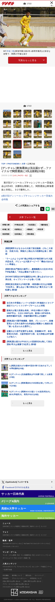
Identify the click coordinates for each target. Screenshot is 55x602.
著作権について (17, 575)
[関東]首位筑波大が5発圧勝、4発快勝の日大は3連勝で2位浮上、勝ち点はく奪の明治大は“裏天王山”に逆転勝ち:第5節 (29, 287)
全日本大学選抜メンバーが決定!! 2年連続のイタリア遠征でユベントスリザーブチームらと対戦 (30, 304)
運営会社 (28, 575)
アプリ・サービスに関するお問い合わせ (16, 584)
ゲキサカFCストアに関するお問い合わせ (16, 587)
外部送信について (36, 578)
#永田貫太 (32, 225)
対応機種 (6, 575)
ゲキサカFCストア (9, 566)
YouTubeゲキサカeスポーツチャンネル (36, 543)
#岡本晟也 (30, 234)
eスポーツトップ (41, 555)
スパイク (44, 526)
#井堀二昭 (5, 229)
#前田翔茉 (5, 234)
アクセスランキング (23, 566)
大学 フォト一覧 (27, 217)
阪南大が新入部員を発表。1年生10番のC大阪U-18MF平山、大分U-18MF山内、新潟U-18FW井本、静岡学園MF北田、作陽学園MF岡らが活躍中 (29, 313)
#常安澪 (40, 229)
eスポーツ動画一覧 (24, 558)
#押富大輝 (5, 225)
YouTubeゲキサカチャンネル (12, 543)
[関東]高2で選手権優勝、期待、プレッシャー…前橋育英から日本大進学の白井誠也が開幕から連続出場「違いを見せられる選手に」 (30, 323)
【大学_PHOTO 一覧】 (20, 175)
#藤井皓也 (44, 225)
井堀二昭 (10, 51)
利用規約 (6, 578)
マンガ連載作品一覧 (27, 555)
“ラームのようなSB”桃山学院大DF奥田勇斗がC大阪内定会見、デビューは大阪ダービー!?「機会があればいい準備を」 (29, 261)
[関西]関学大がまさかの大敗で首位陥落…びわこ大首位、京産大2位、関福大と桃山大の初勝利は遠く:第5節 (29, 251)
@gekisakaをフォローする (16, 482)
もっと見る (27, 351)
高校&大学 (24, 526)
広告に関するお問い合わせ (11, 581)
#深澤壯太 (18, 229)
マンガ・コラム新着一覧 (11, 555)
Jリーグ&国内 (14, 526)
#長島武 (29, 229)
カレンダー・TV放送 (39, 566)
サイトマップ (39, 575)
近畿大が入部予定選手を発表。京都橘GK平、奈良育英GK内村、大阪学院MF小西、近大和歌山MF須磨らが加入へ (30, 334)
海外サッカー (34, 526)
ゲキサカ (8, 4)
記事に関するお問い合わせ (32, 581)
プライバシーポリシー (19, 578)
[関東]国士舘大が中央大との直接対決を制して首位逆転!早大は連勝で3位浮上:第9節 (29, 342)
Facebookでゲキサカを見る (17, 487)
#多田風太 (18, 234)
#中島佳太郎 (18, 225)
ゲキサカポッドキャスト (11, 546)
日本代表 (6, 526)
